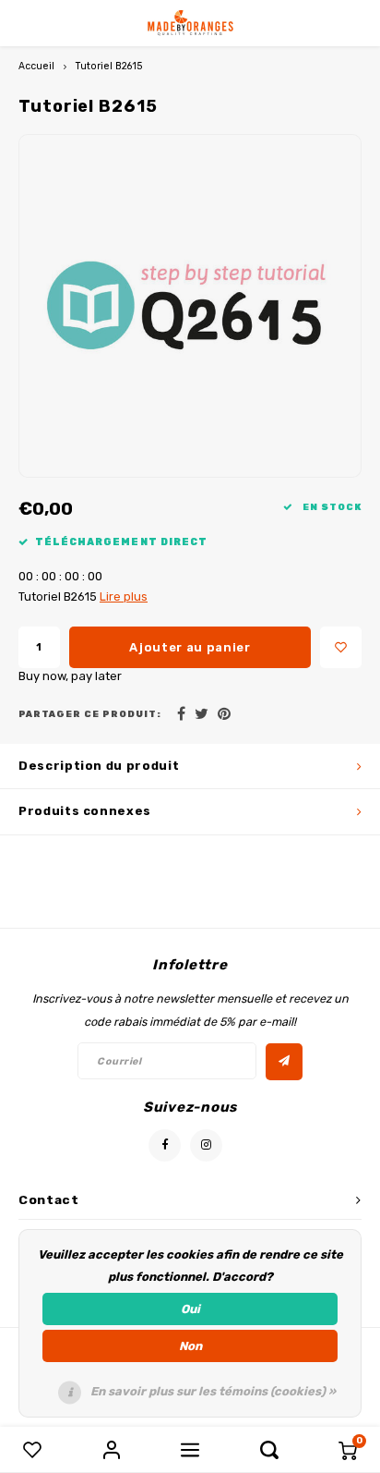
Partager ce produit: (89, 714)
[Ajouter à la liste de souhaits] (341, 647)
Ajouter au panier (189, 647)
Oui (190, 1309)
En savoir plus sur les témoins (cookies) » (213, 1391)
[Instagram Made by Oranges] (206, 1145)
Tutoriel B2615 (109, 66)
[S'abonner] (284, 1061)
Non (190, 1346)
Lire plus (124, 596)
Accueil (36, 66)
